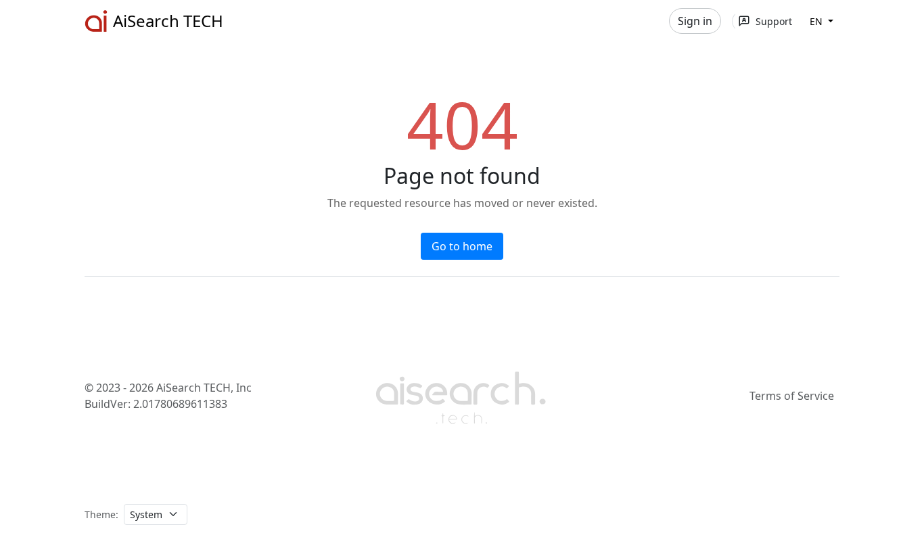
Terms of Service (791, 395)
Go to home (462, 246)
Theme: (101, 514)
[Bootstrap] (462, 396)
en (817, 21)
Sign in (695, 21)
